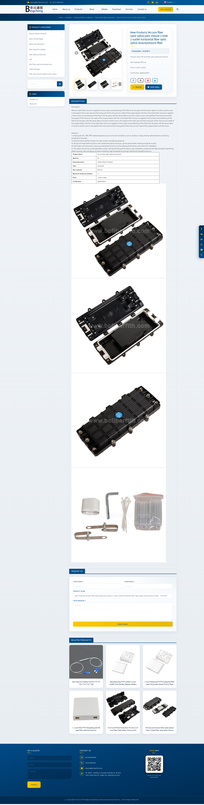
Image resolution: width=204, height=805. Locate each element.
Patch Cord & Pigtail (36, 39)
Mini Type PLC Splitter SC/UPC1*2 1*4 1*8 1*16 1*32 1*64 (86, 682)
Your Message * (79, 601)
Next (120, 53)
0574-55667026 (90, 763)
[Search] (60, 83)
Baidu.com (33, 104)
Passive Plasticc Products (38, 33)
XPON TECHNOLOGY (37, 44)
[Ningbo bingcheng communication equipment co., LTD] (34, 9)
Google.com (34, 99)
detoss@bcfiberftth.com (93, 768)
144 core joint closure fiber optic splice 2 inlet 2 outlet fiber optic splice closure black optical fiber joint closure (159, 728)
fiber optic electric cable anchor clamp (43, 74)
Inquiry (138, 87)
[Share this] (133, 80)
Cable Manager (34, 69)
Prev (76, 53)
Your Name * (78, 581)
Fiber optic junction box (37, 54)
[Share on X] (140, 80)
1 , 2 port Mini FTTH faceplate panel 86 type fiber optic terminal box (86, 728)
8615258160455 (90, 757)
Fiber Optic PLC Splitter (37, 49)
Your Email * (129, 581)
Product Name (79, 591)
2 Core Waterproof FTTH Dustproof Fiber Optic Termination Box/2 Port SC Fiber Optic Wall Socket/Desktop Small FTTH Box (159, 682)
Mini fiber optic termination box (40, 64)
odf (30, 59)
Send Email (154, 87)
